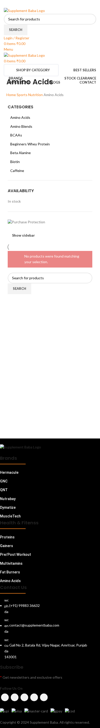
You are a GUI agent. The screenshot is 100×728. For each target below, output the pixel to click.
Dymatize (8, 507)
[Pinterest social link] (50, 4)
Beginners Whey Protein (30, 144)
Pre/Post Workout (15, 554)
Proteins (7, 537)
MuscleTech (10, 516)
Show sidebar (23, 235)
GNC (3, 481)
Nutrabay (8, 499)
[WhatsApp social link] (63, 4)
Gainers (6, 546)
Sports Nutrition (30, 95)
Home (11, 95)
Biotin (15, 161)
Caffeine (17, 170)
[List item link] (50, 631)
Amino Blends (21, 126)
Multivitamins (11, 563)
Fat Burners (10, 572)
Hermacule (9, 472)
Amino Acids (20, 117)
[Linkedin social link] (56, 4)
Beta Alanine (20, 153)
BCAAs (16, 135)
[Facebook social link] (36, 4)
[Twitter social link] (43, 4)
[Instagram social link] (24, 697)
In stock (14, 201)
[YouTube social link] (34, 697)
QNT (4, 490)
